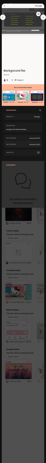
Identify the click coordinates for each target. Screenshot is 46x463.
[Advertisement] (9, 231)
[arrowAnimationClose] (3, 17)
